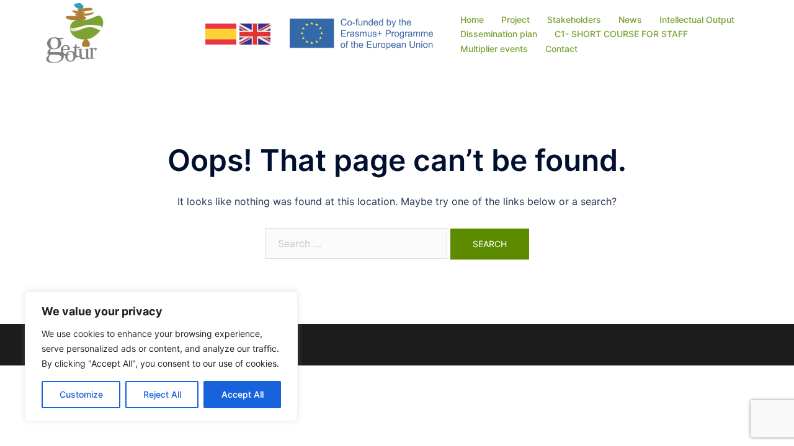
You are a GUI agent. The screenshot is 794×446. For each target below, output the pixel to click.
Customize (81, 394)
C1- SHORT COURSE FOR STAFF (621, 33)
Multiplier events (494, 48)
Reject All (162, 394)
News (630, 19)
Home (472, 19)
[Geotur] (79, 33)
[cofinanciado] (361, 33)
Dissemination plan (498, 33)
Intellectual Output (696, 19)
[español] (220, 33)
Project (515, 19)
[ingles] (254, 33)
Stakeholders (574, 19)
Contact (561, 48)
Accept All (242, 394)
